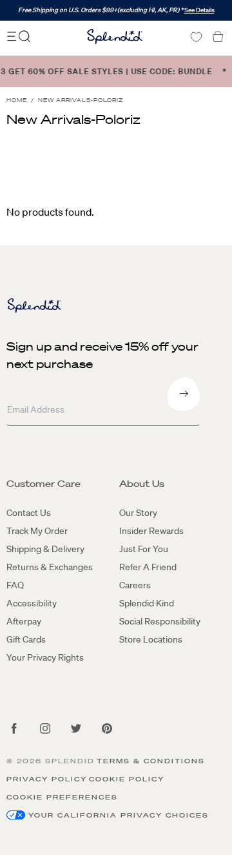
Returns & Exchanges (49, 567)
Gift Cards (26, 639)
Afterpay (23, 621)
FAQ (15, 585)
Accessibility (31, 603)
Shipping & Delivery (45, 549)
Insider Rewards (151, 531)
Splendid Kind (146, 603)
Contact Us (28, 513)
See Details (199, 10)
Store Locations (150, 639)
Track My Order (37, 531)
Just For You (143, 549)
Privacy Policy (46, 779)
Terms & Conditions (151, 761)
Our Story (138, 513)
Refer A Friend (148, 567)
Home (16, 100)
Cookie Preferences (62, 797)
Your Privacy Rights (45, 657)
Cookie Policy (126, 779)
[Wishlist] (196, 37)
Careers (135, 585)
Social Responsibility (159, 621)
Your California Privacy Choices (118, 815)
